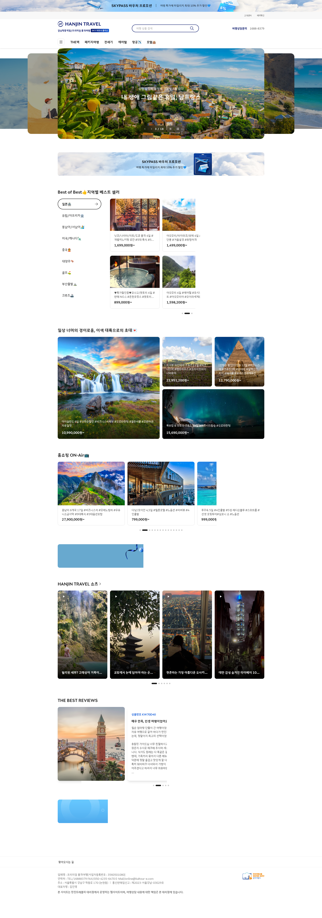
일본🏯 (66, 204)
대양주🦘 (68, 261)
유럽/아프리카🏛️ (73, 215)
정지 (170, 128)
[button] (182, 313)
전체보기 (178, 128)
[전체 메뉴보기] (61, 42)
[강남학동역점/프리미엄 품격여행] (83, 24)
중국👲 (66, 249)
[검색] (192, 28)
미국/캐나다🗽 (71, 238)
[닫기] (262, 6)
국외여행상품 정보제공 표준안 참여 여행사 (253, 876)
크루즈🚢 (68, 295)
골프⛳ (66, 272)
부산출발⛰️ (69, 284)
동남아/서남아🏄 (73, 227)
